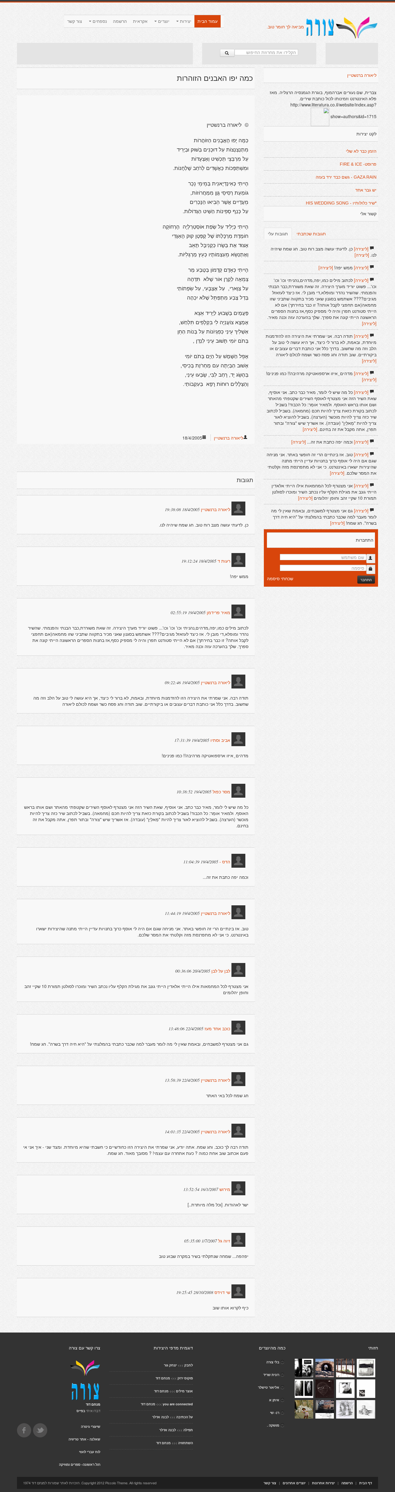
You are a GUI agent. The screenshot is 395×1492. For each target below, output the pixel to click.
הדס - (224, 861)
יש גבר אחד (365, 190)
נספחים (99, 21)
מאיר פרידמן (218, 612)
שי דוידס (222, 1292)
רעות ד (224, 561)
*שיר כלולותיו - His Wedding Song (341, 202)
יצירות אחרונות (323, 1483)
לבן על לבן (220, 971)
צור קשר (74, 21)
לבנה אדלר (160, 1417)
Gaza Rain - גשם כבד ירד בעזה (346, 177)
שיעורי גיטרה (90, 1426)
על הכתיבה (184, 1417)
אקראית (140, 21)
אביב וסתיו (220, 740)
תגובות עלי (278, 233)
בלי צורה (272, 1362)
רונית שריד (271, 1374)
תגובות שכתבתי (311, 233)
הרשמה (120, 21)
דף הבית (365, 1483)
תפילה (188, 1430)
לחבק (188, 1365)
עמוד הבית (208, 21)
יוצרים (163, 21)
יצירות (185, 21)
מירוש (224, 1189)
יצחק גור (170, 1365)
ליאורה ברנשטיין (228, 438)
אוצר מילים (184, 1391)
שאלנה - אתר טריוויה (84, 1439)
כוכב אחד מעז (217, 1028)
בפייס (81, 1410)
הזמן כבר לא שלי (361, 151)
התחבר (366, 579)
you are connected (178, 1404)
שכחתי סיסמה (280, 578)
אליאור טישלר (268, 1387)
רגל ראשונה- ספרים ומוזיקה (79, 1464)
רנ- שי (274, 1412)
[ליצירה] (361, 249)
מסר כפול (221, 791)
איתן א (274, 1400)
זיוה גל (224, 1240)
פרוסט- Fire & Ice (358, 164)
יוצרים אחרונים (294, 1483)
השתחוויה (185, 1442)
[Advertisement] (105, 53)
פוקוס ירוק (185, 1378)
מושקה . (273, 1425)
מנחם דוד (163, 1378)
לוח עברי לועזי (89, 1451)
